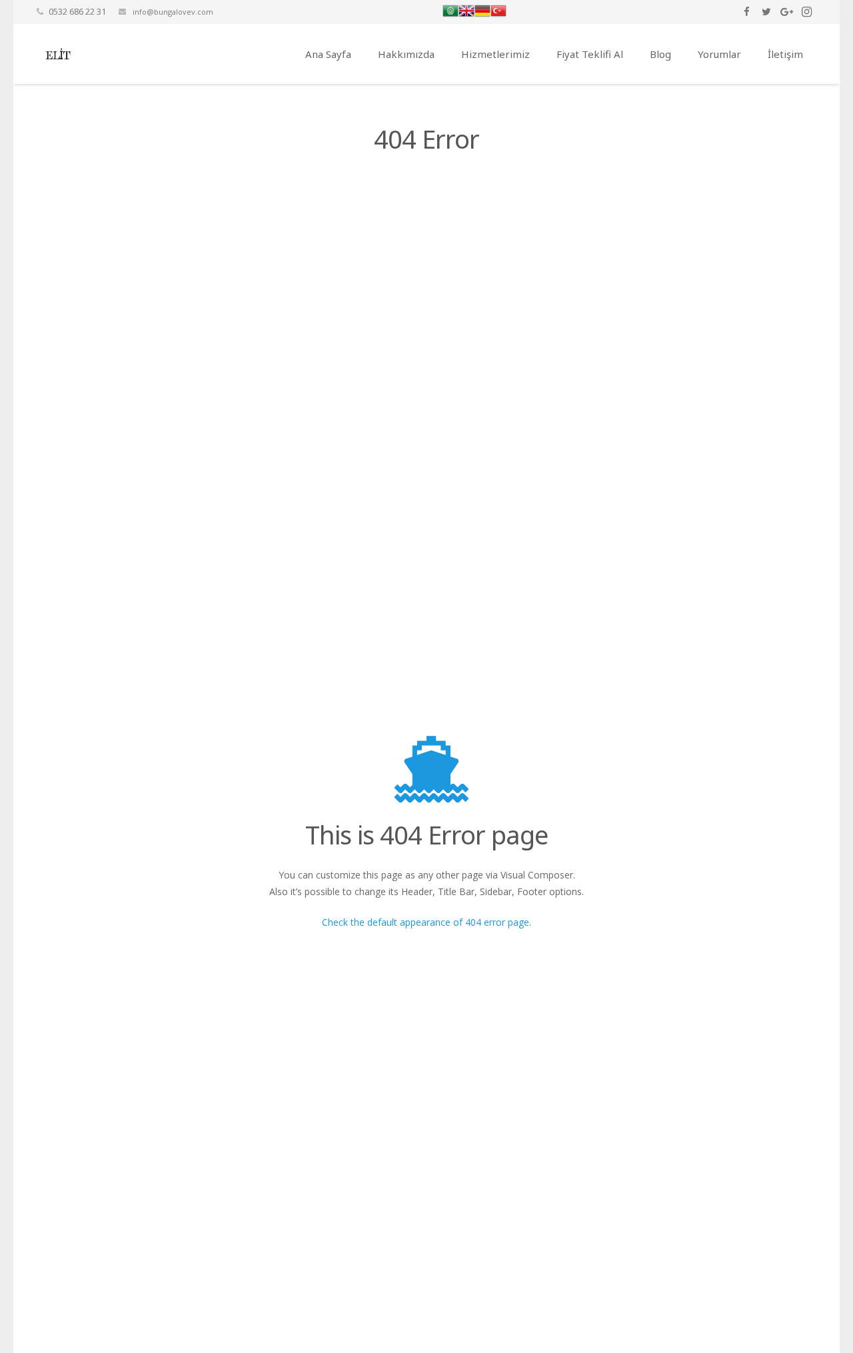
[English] (466, 15)
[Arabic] (450, 15)
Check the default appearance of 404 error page (425, 922)
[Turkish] (498, 15)
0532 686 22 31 (77, 11)
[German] (482, 15)
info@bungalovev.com (172, 12)
